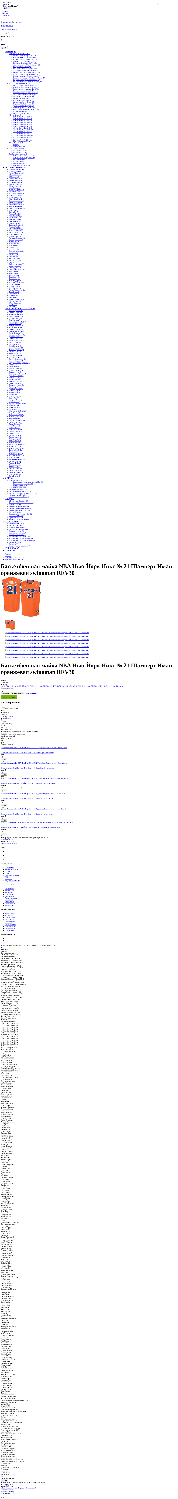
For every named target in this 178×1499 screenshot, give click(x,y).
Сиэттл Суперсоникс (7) (21, 113)
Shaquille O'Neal (10, 925)
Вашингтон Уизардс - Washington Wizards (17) (29, 78)
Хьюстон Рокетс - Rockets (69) (23, 91)
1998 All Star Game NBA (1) (22, 126)
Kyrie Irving (9, 892)
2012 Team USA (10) (20, 150)
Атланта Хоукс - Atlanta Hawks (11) (25, 74)
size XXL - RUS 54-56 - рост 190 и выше (110, 686)
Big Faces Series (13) (20, 159)
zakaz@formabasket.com (9, 29)
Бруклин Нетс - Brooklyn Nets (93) (25, 57)
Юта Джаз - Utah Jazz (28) (22, 100)
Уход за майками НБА (12, 881)
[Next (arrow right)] (4, 1497)
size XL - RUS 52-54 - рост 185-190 (83, 686)
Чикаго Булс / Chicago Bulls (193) (24, 56)
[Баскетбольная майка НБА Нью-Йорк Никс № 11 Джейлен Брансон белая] (89, 794)
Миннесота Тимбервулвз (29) (23, 96)
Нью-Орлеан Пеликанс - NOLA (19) (26, 109)
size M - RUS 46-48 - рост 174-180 (36, 686)
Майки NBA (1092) (20, 486)
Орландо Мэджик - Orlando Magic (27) (26, 76)
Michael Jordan (10, 913)
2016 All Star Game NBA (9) (22, 132)
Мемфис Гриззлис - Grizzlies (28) (24, 107)
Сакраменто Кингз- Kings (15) (23, 102)
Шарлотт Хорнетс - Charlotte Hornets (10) (27, 82)
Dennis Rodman (10, 917)
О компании (9, 868)
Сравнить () (32, 1488)
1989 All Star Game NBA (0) (22, 117)
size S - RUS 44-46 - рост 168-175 (12, 686)
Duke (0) (16, 145)
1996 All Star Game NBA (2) (22, 124)
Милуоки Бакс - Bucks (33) (22, 67)
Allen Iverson (9, 919)
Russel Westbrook (11, 898)
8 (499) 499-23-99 (7, 26)
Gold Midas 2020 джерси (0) (22, 165)
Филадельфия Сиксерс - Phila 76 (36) (26, 70)
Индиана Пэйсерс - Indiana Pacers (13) (26, 80)
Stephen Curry (9, 890)
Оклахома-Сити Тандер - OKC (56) (25, 93)
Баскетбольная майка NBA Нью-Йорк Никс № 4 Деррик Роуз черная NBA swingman (30, 827)
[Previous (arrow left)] (1, 1497)
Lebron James (9, 889)
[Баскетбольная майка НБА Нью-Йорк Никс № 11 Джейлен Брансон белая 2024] (89, 778)
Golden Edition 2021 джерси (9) (24, 158)
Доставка (5, 11)
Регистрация (5, 1492)
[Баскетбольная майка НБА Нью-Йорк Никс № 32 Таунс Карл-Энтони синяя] (89, 763)
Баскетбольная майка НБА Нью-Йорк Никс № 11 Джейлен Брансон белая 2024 (28, 783)
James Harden (9, 896)
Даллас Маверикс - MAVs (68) (23, 98)
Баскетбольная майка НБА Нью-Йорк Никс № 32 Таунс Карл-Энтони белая (27, 753)
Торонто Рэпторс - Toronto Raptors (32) (26, 65)
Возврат (8, 873)
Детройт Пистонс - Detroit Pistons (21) (26, 72)
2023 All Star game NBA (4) (22, 141)
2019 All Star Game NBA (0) (22, 137)
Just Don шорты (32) (20, 163)
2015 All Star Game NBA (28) (23, 130)
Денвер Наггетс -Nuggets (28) (23, 106)
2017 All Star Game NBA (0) (22, 133)
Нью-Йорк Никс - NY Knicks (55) (25, 69)
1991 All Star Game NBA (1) (22, 119)
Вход (12, 1492)
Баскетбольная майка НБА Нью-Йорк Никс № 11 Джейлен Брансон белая (27, 798)
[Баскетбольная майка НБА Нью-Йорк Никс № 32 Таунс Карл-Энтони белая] (89, 748)
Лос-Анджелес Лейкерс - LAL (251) (25, 85)
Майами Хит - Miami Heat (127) (24, 61)
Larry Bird (8, 923)
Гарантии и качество (12, 875)
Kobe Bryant (9, 915)
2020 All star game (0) (20, 139)
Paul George (9, 905)
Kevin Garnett (9, 930)
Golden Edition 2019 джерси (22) (24, 156)
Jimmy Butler (9, 902)
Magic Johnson (10, 921)
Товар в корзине (31, 693)
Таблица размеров (11, 869)
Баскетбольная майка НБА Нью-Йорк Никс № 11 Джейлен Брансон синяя (27, 814)
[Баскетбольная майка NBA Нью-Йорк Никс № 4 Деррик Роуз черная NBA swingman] (89, 822)
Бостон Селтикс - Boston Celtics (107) (26, 59)
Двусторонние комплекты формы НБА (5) (28, 482)
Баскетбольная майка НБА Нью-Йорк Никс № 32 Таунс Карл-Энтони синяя (27, 768)
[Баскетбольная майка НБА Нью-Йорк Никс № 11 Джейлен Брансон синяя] (89, 809)
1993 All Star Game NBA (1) (22, 122)
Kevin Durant (9, 894)
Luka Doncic (9, 900)
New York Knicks (7, 716)
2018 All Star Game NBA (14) (23, 135)
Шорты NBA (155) (19, 487)
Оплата (5, 13)
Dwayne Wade (10, 928)
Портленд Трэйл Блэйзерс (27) (24, 104)
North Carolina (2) (19, 146)
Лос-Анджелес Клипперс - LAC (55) (26, 89)
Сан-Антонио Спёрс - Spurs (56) (24, 94)
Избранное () (23, 1488)
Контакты (5, 15)
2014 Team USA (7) (19, 152)
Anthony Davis (10, 903)
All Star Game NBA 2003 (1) (22, 128)
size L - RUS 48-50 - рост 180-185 (59, 686)
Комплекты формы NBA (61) (23, 484)
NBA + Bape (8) (18, 161)
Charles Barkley (10, 926)
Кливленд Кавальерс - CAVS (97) (25, 63)
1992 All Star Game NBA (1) (22, 120)
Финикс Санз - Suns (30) (21, 111)
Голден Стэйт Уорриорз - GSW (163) (26, 87)
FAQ (6, 877)
